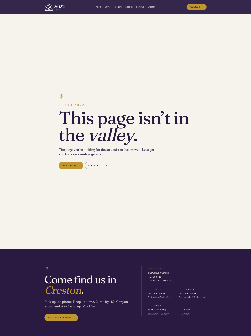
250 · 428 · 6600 (156, 293)
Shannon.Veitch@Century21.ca (192, 297)
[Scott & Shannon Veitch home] (54, 7)
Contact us (94, 165)
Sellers (118, 7)
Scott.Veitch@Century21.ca (159, 297)
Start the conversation (59, 317)
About (98, 7)
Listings (129, 7)
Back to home (69, 165)
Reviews (140, 7)
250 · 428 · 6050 (187, 293)
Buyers (108, 7)
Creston (151, 7)
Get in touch (195, 7)
